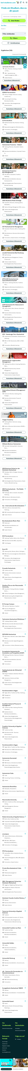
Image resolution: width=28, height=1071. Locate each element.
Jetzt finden (15, 21)
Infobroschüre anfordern (6, 1069)
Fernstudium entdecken (18, 1069)
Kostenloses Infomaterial (12, 80)
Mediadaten (17, 1028)
